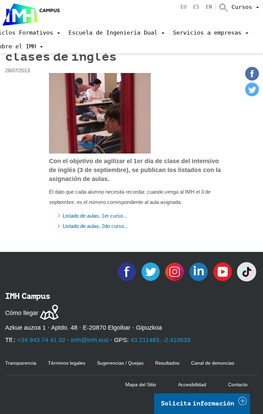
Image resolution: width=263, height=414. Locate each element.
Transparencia (20, 363)
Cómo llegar (21, 312)
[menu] (245, 7)
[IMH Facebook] (127, 271)
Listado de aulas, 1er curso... (95, 216)
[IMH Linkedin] (199, 271)
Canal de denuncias (212, 363)
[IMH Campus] (30, 13)
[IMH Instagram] (175, 271)
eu (183, 7)
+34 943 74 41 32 (41, 340)
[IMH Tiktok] (246, 271)
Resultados (167, 363)
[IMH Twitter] (151, 271)
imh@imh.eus (90, 340)
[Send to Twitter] (252, 94)
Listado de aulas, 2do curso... (95, 226)
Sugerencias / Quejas (120, 363)
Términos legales (66, 363)
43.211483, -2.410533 (160, 340)
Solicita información (197, 403)
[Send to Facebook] (252, 79)
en (209, 7)
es (196, 7)
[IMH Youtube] (223, 271)
